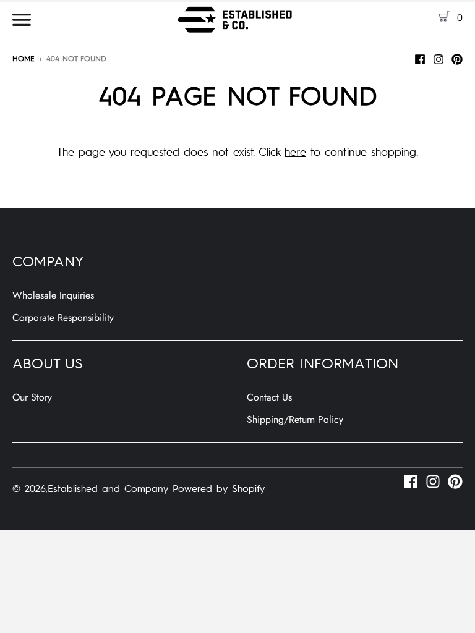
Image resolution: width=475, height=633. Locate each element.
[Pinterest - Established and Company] (457, 57)
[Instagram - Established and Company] (438, 57)
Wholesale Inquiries (53, 295)
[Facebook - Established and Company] (420, 57)
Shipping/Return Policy (295, 419)
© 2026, (30, 488)
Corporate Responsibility (63, 317)
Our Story (32, 397)
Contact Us (269, 397)
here (295, 151)
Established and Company (108, 488)
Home (23, 58)
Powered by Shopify (219, 488)
